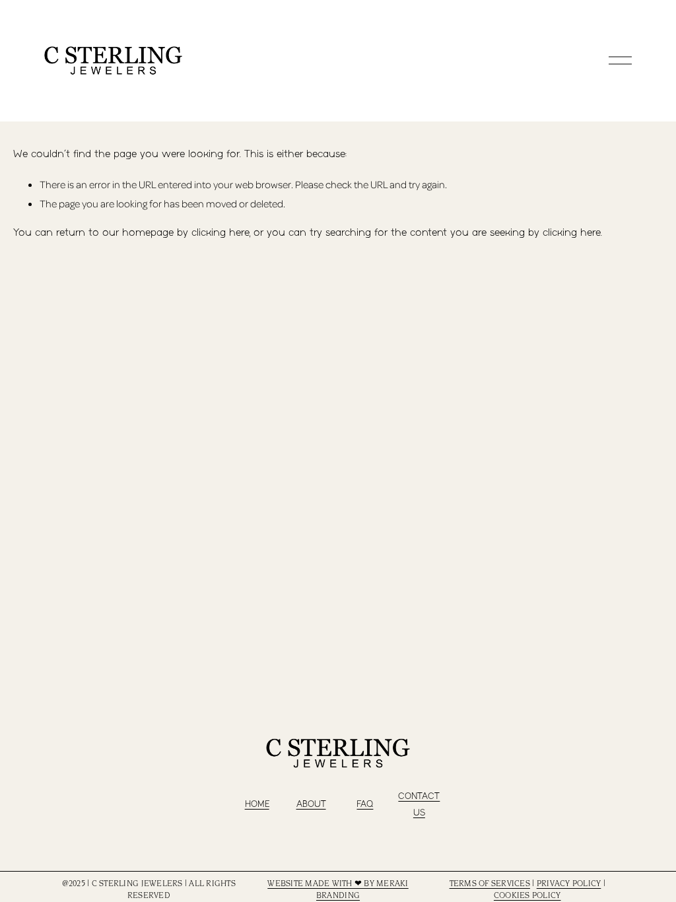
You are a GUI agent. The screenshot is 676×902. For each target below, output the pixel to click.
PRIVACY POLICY (569, 884)
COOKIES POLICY (527, 896)
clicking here (220, 233)
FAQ (364, 804)
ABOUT (311, 804)
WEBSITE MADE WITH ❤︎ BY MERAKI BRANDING (337, 890)
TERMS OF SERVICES (490, 884)
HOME (257, 804)
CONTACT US (419, 805)
